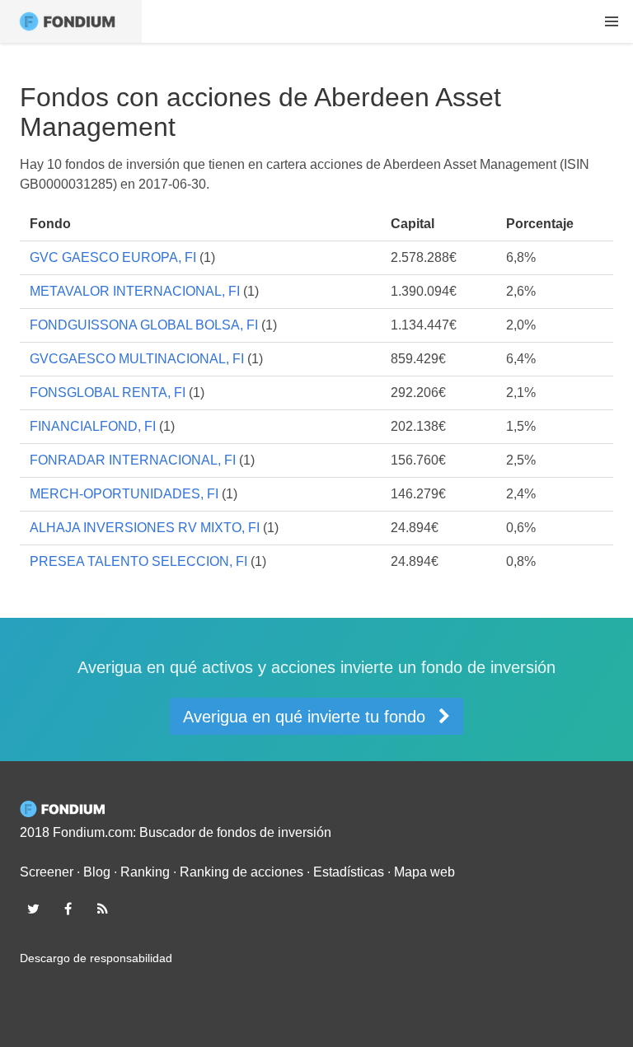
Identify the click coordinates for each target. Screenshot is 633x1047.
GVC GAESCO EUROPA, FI (113, 257)
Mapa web (424, 872)
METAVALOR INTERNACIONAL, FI (135, 291)
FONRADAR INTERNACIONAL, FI (133, 460)
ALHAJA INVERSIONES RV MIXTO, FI (145, 528)
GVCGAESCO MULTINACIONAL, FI (137, 359)
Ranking (145, 872)
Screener (46, 872)
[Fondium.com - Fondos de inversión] (71, 21)
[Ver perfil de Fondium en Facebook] (67, 908)
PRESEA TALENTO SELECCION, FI (138, 561)
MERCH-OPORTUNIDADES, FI (124, 494)
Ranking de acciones (241, 872)
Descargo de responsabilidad (96, 958)
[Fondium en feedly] (103, 908)
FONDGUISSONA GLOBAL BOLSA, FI (144, 325)
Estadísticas (348, 872)
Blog (96, 872)
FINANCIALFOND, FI (93, 426)
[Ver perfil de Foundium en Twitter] (33, 908)
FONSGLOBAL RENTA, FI (107, 393)
